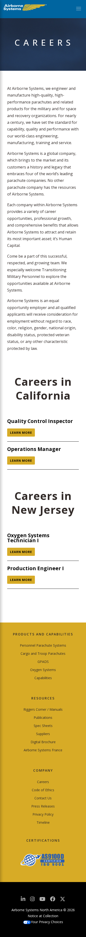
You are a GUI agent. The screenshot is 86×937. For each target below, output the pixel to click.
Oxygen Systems (43, 669)
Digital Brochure (43, 742)
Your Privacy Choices (47, 922)
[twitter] (62, 901)
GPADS (43, 661)
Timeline (43, 822)
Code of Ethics (43, 790)
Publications (43, 717)
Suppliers (43, 733)
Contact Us (43, 798)
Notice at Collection (43, 916)
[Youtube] (42, 900)
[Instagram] (32, 900)
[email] (52, 900)
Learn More (21, 432)
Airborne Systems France (43, 750)
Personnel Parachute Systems (43, 645)
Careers (43, 782)
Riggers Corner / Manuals (43, 709)
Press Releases (43, 806)
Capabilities (43, 678)
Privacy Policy (43, 814)
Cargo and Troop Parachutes (43, 653)
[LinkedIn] (23, 900)
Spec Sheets (43, 725)
